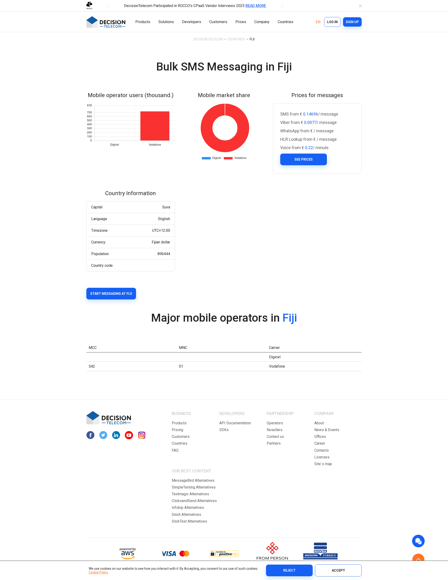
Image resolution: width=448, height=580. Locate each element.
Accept (338, 570)
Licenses (321, 457)
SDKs (224, 430)
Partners (274, 443)
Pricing (177, 430)
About (319, 423)
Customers (218, 22)
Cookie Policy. (98, 572)
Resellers (275, 430)
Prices (240, 22)
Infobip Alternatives (188, 507)
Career (319, 443)
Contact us (275, 436)
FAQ (175, 450)
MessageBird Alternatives (193, 480)
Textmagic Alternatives (190, 494)
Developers (191, 22)
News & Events (326, 430)
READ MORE (255, 6)
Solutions (166, 22)
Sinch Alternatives (186, 514)
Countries (285, 22)
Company (262, 22)
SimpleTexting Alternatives (194, 487)
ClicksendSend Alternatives (194, 501)
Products (142, 22)
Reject (289, 570)
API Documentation (235, 423)
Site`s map (323, 464)
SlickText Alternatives (189, 521)
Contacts (321, 450)
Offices (320, 436)
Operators (275, 423)
